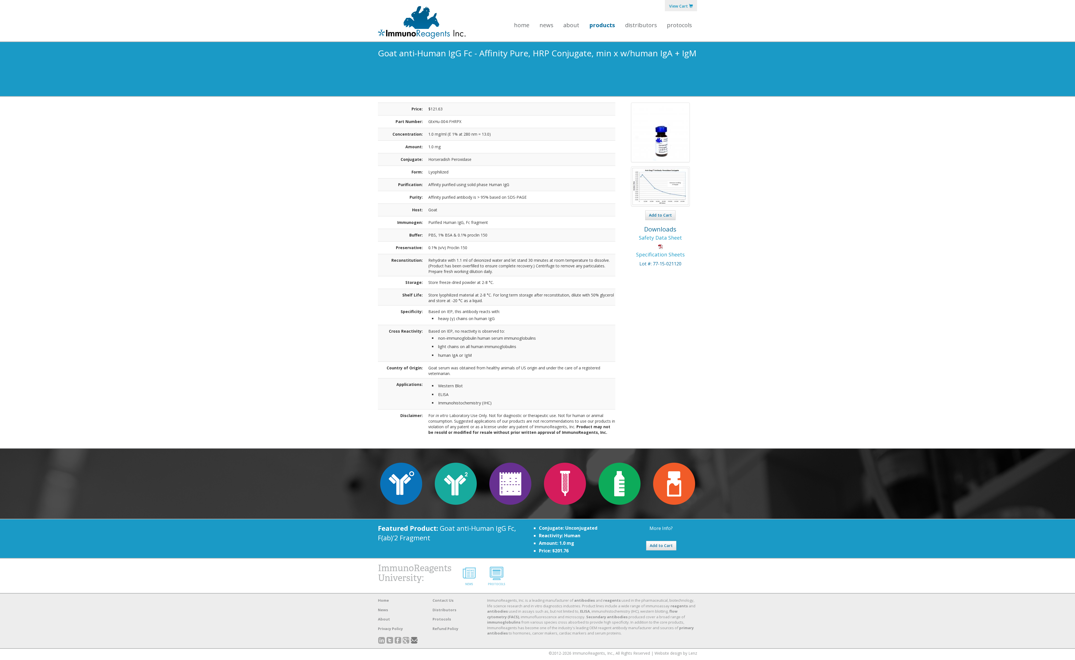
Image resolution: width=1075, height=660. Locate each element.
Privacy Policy (390, 628)
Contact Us (443, 600)
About (384, 619)
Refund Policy (445, 628)
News (546, 25)
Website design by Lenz (676, 653)
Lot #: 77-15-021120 (660, 264)
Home (521, 25)
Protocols (679, 25)
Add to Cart (660, 215)
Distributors (641, 25)
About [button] (571, 25)
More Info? (661, 528)
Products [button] (602, 25)
